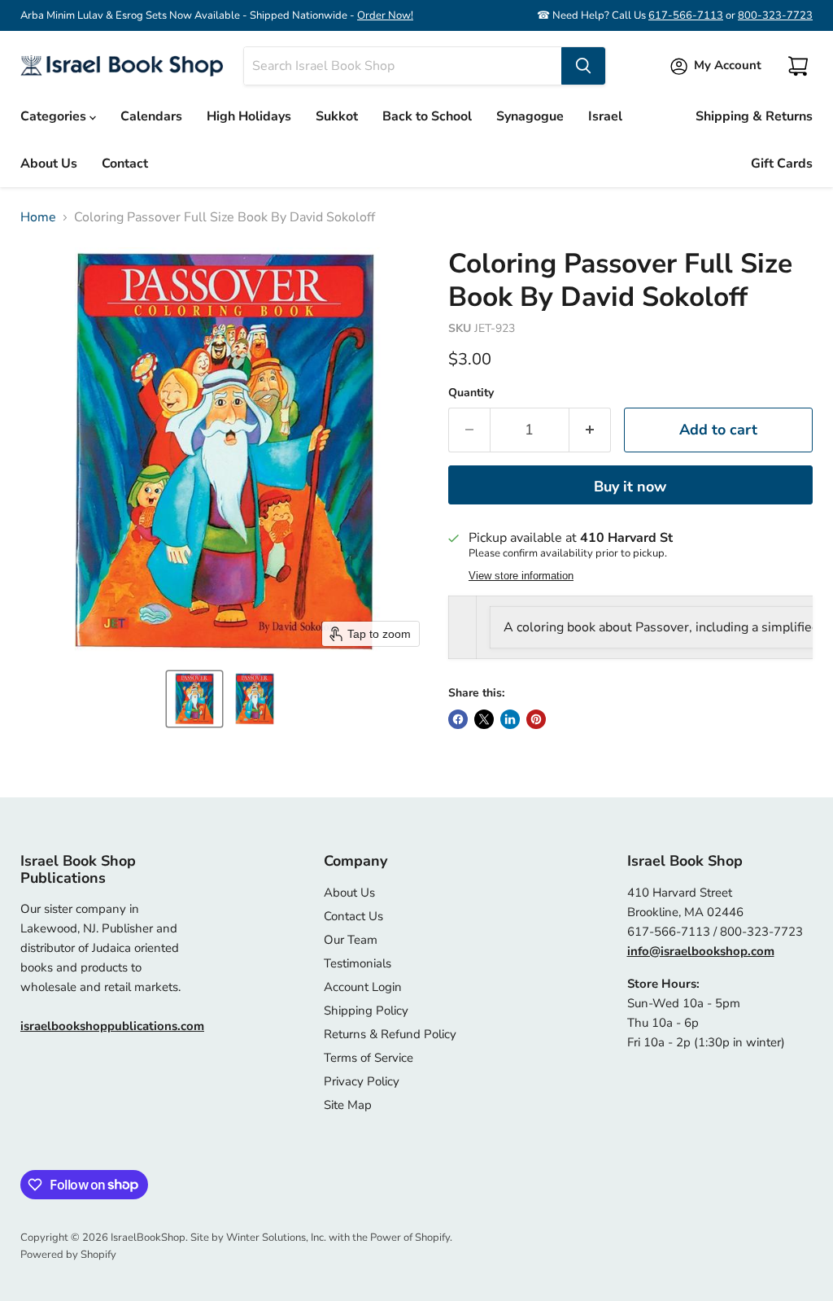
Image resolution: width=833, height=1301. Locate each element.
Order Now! (385, 15)
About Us (48, 163)
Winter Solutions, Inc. (276, 1237)
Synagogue (530, 116)
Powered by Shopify (68, 1254)
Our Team (350, 940)
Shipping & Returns (754, 116)
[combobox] (402, 66)
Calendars (151, 116)
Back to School (427, 116)
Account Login (363, 987)
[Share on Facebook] (458, 719)
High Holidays (249, 116)
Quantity (471, 392)
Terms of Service (368, 1058)
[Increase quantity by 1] (590, 430)
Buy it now (630, 486)
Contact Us (353, 916)
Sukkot (337, 116)
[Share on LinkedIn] (510, 719)
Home (38, 217)
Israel (605, 116)
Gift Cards (782, 163)
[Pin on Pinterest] (536, 719)
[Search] (583, 66)
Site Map (348, 1105)
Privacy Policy (361, 1081)
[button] (194, 699)
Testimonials (357, 963)
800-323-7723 (775, 15)
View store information (521, 576)
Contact (125, 163)
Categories (54, 116)
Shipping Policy (366, 1010)
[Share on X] (484, 719)
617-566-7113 (685, 15)
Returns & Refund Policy (390, 1034)
